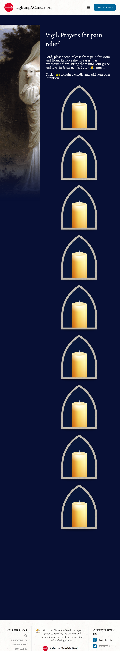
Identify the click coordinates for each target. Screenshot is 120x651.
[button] (88, 7)
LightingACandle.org (34, 7)
